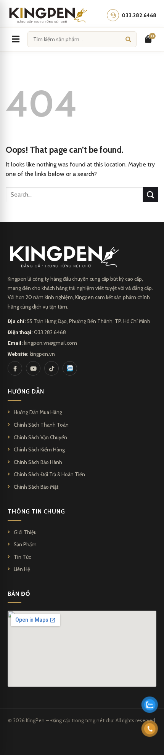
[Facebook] (15, 368)
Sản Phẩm (25, 544)
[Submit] (150, 194)
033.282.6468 (50, 332)
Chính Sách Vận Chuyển (40, 437)
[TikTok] (51, 368)
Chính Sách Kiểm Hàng (39, 449)
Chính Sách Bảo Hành (38, 462)
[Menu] (16, 39)
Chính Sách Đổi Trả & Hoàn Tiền (49, 474)
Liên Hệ (22, 569)
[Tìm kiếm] (128, 39)
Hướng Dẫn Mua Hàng (38, 412)
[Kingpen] (47, 15)
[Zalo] (70, 368)
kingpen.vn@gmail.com (50, 343)
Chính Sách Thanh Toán (41, 425)
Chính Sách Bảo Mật (36, 487)
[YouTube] (33, 368)
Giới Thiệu (25, 532)
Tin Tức (22, 557)
